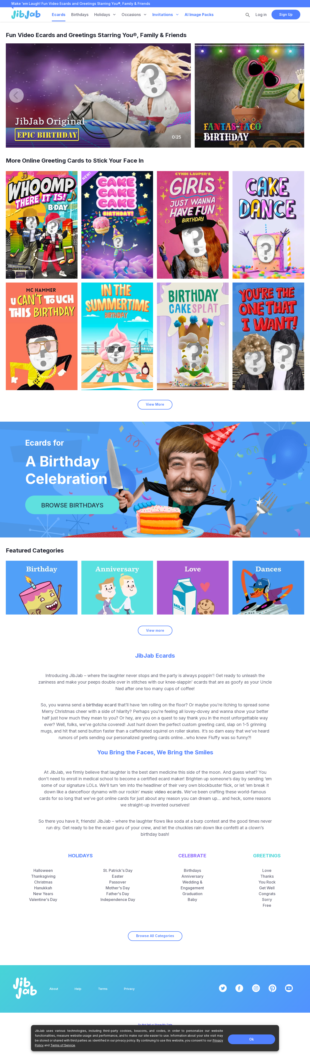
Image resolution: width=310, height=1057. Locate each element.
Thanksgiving (43, 876)
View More (155, 404)
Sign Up (286, 14)
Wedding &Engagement (192, 885)
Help (78, 989)
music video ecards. (162, 791)
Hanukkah (43, 887)
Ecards (58, 14)
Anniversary (192, 876)
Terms (103, 989)
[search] (248, 15)
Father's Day (117, 893)
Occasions (131, 14)
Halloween (43, 870)
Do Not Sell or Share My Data (155, 1024)
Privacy (129, 989)
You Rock (267, 882)
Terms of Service (62, 1045)
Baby (192, 899)
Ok (251, 1039)
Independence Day (118, 899)
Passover (117, 882)
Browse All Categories (155, 936)
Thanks (267, 876)
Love (266, 870)
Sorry (267, 899)
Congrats (267, 893)
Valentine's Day (43, 899)
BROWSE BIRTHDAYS (72, 505)
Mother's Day (118, 887)
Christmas (43, 882)
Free (267, 905)
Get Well (267, 887)
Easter (118, 876)
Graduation (192, 893)
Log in (261, 14)
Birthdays (79, 14)
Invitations (162, 14)
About (53, 989)
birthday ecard (101, 704)
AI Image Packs (199, 14)
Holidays (102, 14)
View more (155, 630)
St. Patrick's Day (117, 870)
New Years (43, 893)
